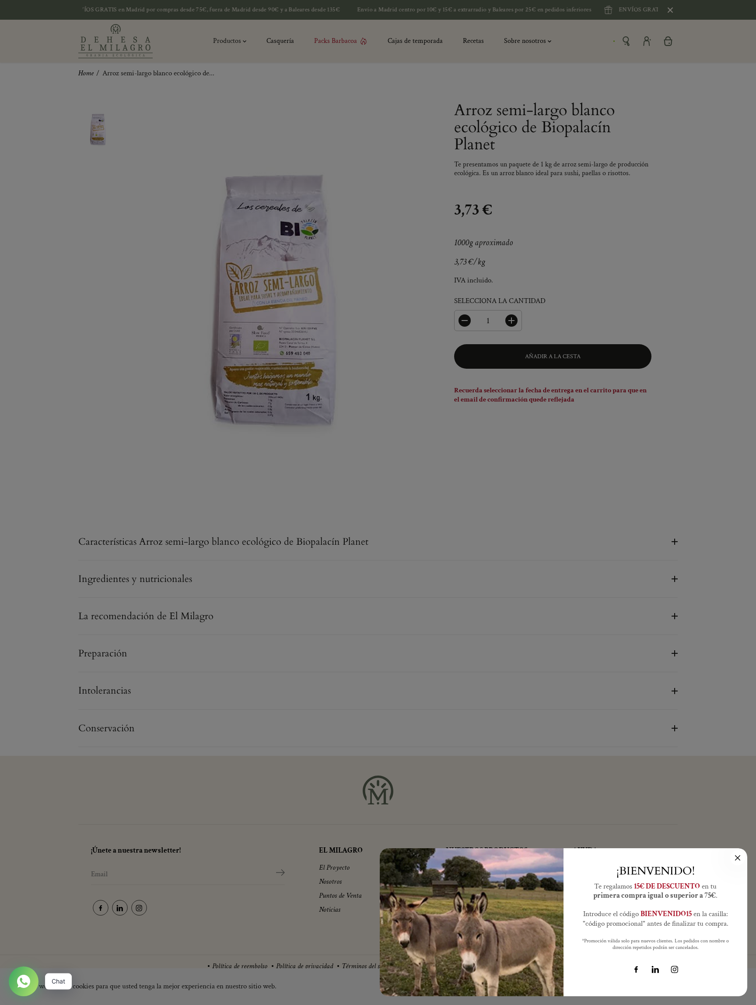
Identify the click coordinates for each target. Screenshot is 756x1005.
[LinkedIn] (655, 969)
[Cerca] (737, 857)
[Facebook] (636, 969)
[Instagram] (674, 969)
